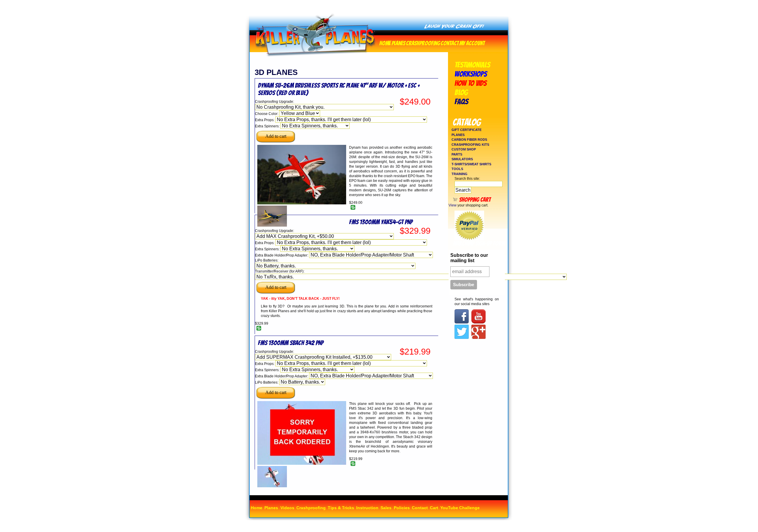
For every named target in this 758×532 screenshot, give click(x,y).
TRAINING (460, 174)
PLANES (458, 135)
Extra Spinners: (267, 126)
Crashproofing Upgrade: (274, 102)
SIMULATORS (462, 159)
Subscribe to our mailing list (469, 258)
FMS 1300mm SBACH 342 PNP (290, 342)
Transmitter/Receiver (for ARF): (279, 271)
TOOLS (457, 169)
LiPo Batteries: (266, 260)
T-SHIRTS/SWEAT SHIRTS (471, 164)
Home (385, 42)
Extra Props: (265, 120)
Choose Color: (267, 114)
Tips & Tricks (341, 507)
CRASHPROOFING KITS (470, 144)
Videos (287, 507)
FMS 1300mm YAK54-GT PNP (380, 222)
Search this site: (467, 179)
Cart (434, 507)
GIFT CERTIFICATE (466, 130)
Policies (402, 507)
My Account (472, 42)
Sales (385, 507)
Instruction (367, 507)
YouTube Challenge (460, 507)
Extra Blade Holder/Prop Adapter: (282, 255)
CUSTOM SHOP (464, 149)
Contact (450, 42)
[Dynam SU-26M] (272, 225)
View (453, 205)
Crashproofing (423, 42)
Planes (398, 42)
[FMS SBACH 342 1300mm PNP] (272, 486)
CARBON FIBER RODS (469, 139)
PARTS (457, 154)
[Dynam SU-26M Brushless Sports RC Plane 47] (301, 203)
